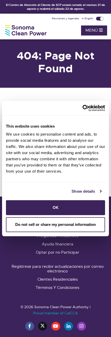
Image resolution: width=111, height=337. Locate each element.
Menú (92, 30)
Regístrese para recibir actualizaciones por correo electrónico (58, 268)
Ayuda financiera (57, 244)
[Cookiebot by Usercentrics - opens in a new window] (82, 108)
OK (56, 207)
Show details (83, 191)
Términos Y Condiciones (57, 287)
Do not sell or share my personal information (55, 224)
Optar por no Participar (57, 252)
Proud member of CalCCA (55, 313)
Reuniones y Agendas (66, 18)
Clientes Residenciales (57, 279)
